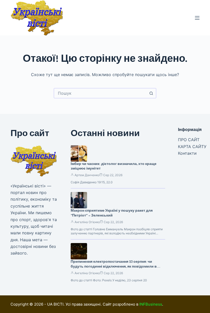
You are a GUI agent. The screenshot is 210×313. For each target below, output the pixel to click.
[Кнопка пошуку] (151, 93)
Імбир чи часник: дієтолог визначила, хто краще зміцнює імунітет (113, 166)
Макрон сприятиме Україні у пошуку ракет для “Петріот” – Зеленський (112, 213)
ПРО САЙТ (189, 139)
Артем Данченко (87, 175)
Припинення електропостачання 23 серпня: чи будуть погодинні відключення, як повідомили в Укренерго (114, 266)
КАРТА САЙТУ (192, 146)
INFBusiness (150, 304)
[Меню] (197, 18)
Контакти (187, 153)
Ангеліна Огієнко (87, 222)
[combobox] (100, 93)
